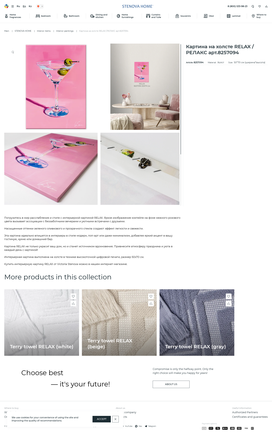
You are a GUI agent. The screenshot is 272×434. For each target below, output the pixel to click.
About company (126, 412)
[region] (93, 125)
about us (171, 384)
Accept (101, 419)
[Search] (253, 6)
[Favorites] (259, 6)
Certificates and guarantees (250, 416)
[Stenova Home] (137, 6)
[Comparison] (266, 6)
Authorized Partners (245, 412)
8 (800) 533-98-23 (237, 6)
